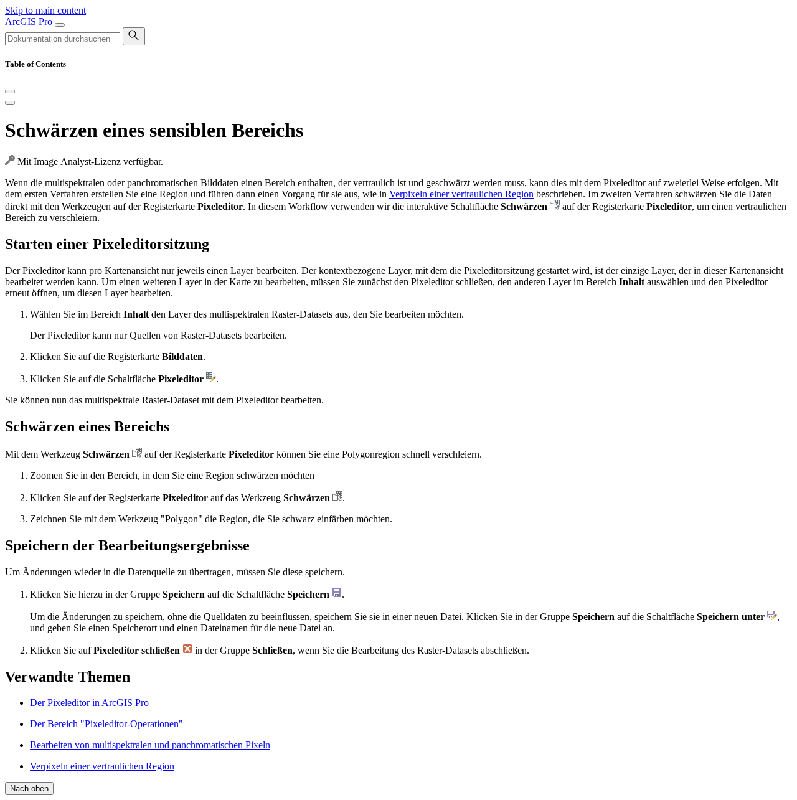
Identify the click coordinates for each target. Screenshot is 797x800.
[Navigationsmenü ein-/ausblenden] (60, 25)
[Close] (10, 91)
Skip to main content (45, 10)
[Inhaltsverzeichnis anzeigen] (10, 103)
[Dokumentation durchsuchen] (134, 36)
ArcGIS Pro (30, 21)
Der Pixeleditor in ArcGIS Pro (89, 702)
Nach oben (29, 788)
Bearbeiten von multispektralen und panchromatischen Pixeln (150, 745)
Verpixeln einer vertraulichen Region (461, 194)
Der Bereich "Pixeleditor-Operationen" (106, 723)
